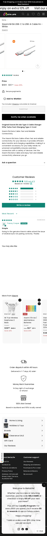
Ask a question (9, 162)
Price (4, 81)
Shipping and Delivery (32, 465)
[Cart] (38, 14)
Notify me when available (23, 117)
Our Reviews (28, 461)
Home (4, 20)
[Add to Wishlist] (19, 300)
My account (28, 474)
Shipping (15, 104)
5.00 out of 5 (29, 181)
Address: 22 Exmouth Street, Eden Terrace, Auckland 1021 (10, 476)
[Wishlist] (33, 14)
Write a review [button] (24, 205)
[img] (7, 220)
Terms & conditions (9, 468)
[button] (7, 75)
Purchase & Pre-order (32, 468)
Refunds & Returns (31, 471)
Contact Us (6, 465)
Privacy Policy (7, 471)
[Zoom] (38, 65)
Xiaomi (5, 30)
